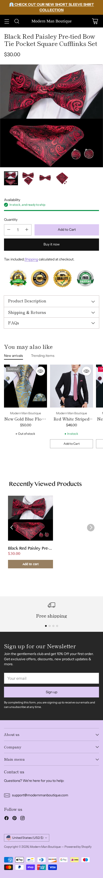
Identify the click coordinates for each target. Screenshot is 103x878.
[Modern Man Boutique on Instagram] (23, 819)
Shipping (31, 259)
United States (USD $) (28, 838)
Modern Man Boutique (45, 847)
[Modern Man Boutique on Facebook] (7, 819)
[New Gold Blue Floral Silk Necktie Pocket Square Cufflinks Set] (25, 386)
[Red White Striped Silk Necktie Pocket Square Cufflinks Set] (71, 386)
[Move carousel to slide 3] (53, 626)
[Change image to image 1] (11, 178)
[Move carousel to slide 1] (46, 626)
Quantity (11, 219)
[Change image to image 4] (62, 178)
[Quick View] (40, 371)
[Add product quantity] (26, 229)
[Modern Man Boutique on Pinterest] (15, 819)
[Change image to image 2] (28, 178)
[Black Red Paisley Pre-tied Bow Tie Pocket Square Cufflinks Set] (51, 115)
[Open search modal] (17, 21)
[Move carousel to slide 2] (49, 626)
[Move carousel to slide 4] (57, 626)
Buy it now (52, 244)
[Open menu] (7, 21)
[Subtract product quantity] (8, 229)
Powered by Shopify (78, 847)
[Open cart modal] (95, 21)
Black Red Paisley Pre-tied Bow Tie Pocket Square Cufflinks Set (28, 549)
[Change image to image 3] (45, 178)
